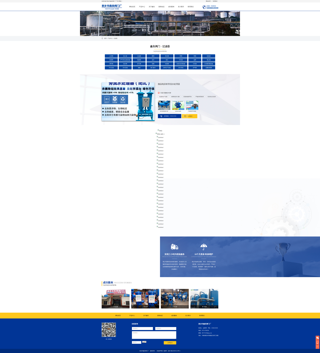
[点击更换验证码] (144, 342)
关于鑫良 (152, 6)
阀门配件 (153, 67)
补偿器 (181, 60)
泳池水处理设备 (180, 63)
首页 (105, 38)
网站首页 (208, 1)
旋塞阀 (111, 60)
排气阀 (195, 67)
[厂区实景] (116, 298)
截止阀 (209, 60)
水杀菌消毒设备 (208, 63)
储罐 (139, 67)
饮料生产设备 (167, 67)
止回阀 (111, 56)
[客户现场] (145, 298)
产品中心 (142, 6)
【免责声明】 (159, 351)
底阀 (153, 63)
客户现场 (145, 306)
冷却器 (195, 63)
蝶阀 (153, 56)
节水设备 (111, 67)
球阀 (195, 56)
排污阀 (139, 63)
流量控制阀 (209, 67)
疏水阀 (125, 63)
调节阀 (111, 63)
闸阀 (181, 56)
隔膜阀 (139, 60)
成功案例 (171, 6)
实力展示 (181, 6)
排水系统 (180, 67)
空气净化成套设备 (125, 60)
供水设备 (125, 67)
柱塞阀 (167, 63)
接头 (167, 60)
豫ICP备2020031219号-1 (174, 351)
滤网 (195, 60)
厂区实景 (115, 306)
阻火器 (125, 56)
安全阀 (167, 56)
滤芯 (153, 60)
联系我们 (215, 1)
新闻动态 (161, 6)
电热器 (209, 56)
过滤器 (115, 38)
